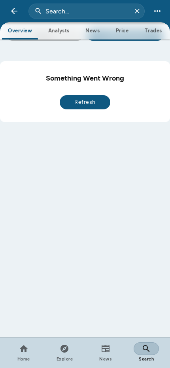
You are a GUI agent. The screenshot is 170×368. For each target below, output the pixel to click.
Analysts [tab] (59, 31)
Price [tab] (122, 31)
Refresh (85, 102)
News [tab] (92, 31)
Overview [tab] (20, 31)
